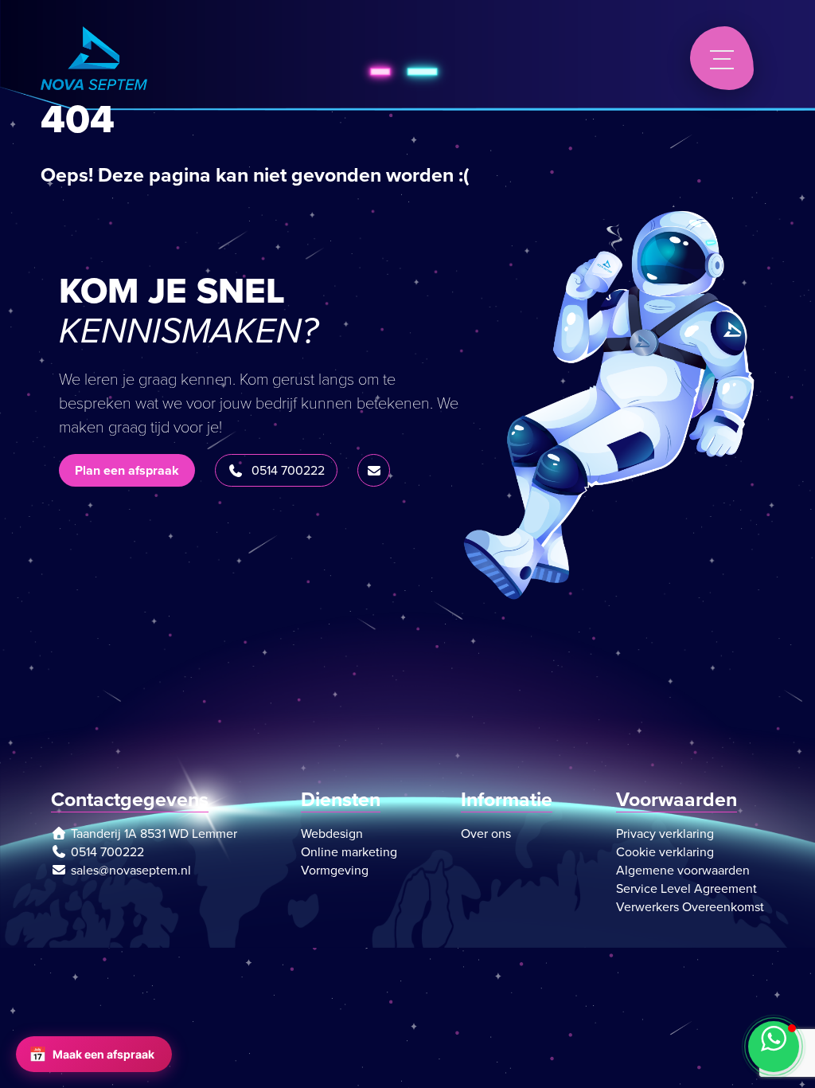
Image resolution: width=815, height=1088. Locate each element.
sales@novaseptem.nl (131, 870)
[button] (773, 1046)
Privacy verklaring (665, 833)
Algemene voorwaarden (683, 870)
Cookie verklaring (665, 852)
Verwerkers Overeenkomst (690, 907)
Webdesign (332, 833)
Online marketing (349, 852)
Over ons (486, 833)
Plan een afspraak (127, 470)
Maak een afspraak (91, 1054)
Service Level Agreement (686, 888)
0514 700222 (288, 470)
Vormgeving (335, 870)
